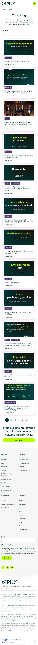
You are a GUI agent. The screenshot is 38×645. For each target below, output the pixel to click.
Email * (3, 537)
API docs (4, 500)
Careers (21, 508)
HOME (4, 9)
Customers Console (7, 504)
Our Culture (22, 504)
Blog (20, 522)
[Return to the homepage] (8, 3)
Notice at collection (8, 643)
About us (21, 500)
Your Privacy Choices (14, 640)
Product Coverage (6, 490)
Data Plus (4, 466)
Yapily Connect (5, 486)
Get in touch (19, 440)
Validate (3, 470)
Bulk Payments (5, 483)
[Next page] (31, 420)
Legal (20, 515)
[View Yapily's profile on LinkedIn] (7, 567)
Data (2, 463)
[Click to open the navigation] (34, 3)
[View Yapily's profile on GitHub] (12, 567)
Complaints (22, 518)
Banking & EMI (23, 470)
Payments (4, 459)
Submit (6, 558)
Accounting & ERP (24, 459)
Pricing (21, 511)
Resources (22, 526)
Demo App (4, 508)
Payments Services (24, 463)
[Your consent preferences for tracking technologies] (35, 642)
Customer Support (24, 529)
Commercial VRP (6, 479)
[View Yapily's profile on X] (3, 567)
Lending (21, 466)
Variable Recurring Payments (6, 474)
